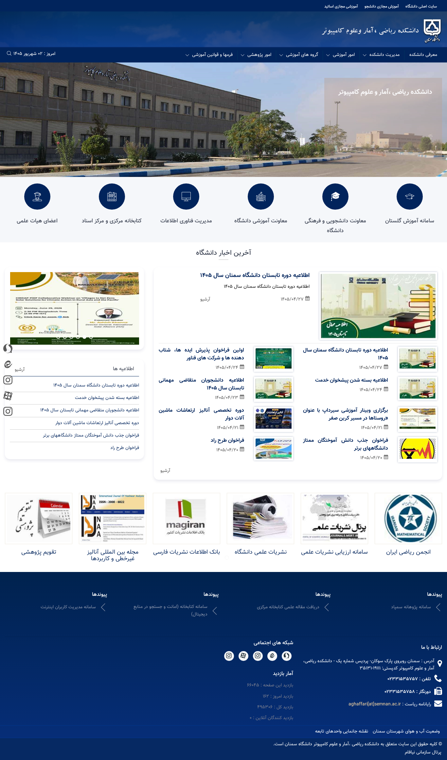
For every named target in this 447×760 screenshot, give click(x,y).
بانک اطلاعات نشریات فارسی (186, 552)
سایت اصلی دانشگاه (421, 6)
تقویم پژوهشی (38, 552)
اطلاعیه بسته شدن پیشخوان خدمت (351, 381)
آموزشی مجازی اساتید (341, 6)
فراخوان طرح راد (227, 441)
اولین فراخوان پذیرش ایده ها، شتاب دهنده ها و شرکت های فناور (201, 354)
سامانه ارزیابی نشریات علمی (334, 552)
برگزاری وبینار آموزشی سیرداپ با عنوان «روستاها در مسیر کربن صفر (345, 415)
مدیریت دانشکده (384, 55)
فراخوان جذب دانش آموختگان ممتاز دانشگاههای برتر (345, 445)
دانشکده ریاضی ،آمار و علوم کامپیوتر (385, 92)
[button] (91, 337)
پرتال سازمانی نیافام (423, 752)
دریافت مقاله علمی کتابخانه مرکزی (288, 607)
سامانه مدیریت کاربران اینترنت (68, 607)
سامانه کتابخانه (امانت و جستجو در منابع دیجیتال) (170, 610)
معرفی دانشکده (423, 55)
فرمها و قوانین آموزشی (212, 55)
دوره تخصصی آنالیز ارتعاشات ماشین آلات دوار (201, 415)
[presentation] (124, 307)
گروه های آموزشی (302, 55)
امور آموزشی (344, 55)
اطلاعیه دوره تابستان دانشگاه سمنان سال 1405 (255, 275)
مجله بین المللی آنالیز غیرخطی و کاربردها (112, 555)
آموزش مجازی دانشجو (382, 6)
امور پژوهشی (259, 55)
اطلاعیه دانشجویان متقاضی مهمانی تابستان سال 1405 (201, 384)
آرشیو (205, 299)
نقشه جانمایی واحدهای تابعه (341, 731)
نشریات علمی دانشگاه (261, 552)
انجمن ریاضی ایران (408, 552)
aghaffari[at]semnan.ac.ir (375, 704)
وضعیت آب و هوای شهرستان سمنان (406, 731)
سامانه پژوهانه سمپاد (411, 607)
